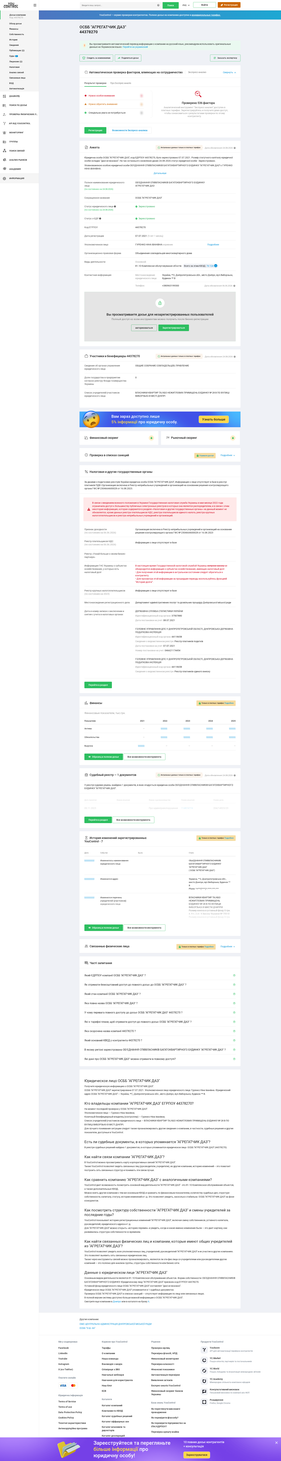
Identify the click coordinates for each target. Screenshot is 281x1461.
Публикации (16, 50)
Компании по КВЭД (112, 1411)
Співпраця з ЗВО (111, 1369)
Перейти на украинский (135, 47)
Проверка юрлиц (160, 1348)
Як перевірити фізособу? (164, 1417)
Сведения (14, 45)
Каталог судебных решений (117, 1416)
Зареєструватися (196, 1454)
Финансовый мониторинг (165, 1358)
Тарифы (106, 1348)
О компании (108, 1353)
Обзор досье (15, 23)
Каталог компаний (112, 1405)
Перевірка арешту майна (165, 1432)
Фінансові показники (162, 1369)
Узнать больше (213, 419)
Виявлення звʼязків (162, 1380)
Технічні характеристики (72, 1423)
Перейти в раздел (98, 685)
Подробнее (213, 244)
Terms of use (65, 1407)
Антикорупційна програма (72, 1428)
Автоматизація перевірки (165, 1375)
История (13, 39)
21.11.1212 (89, 860)
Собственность (16, 34)
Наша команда (110, 1358)
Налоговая (14, 67)
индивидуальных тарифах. (206, 15)
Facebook (63, 1348)
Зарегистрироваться (173, 328)
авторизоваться (144, 328)
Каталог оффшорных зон (115, 1421)
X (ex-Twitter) (65, 1369)
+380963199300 (170, 285)
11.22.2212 (89, 897)
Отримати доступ (206, 456)
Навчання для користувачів (117, 1380)
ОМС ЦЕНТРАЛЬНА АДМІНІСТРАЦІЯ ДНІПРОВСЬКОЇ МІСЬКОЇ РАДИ (116, 1324)
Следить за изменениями (98, 58)
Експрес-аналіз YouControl (166, 1385)
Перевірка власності (162, 1364)
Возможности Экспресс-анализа (129, 130)
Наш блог (107, 1385)
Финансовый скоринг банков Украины (167, 1393)
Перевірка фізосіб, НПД (164, 1353)
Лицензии (15, 61)
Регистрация (230, 5)
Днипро (117, 1301)
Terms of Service (67, 1401)
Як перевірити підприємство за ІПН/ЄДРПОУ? (168, 1425)
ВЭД (11, 83)
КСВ (104, 1391)
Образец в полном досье (105, 757)
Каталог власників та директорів (113, 1429)
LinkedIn (62, 1353)
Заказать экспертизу (227, 58)
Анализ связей (16, 72)
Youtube (62, 1358)
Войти (204, 5)
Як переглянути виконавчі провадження (165, 1411)
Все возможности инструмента (144, 757)
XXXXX (164, 728)
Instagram (63, 1364)
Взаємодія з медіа (112, 1364)
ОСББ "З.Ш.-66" (87, 1328)
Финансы (13, 29)
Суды (13, 56)
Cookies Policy (66, 1417)
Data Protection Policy (70, 1412)
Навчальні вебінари (113, 1375)
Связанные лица (17, 78)
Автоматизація (16, 88)
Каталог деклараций (113, 1435)
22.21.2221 (89, 879)
